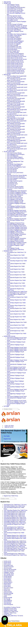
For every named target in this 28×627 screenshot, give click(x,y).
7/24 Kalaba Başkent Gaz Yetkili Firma (14, 513)
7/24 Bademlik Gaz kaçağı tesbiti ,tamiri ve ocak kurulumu (16, 102)
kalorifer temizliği (8, 593)
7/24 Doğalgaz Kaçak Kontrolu (15, 232)
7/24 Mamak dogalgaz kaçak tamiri (16, 210)
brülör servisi (7, 564)
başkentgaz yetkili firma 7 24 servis (13, 615)
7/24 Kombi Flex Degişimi (14, 39)
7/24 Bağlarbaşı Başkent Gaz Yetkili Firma (15, 548)
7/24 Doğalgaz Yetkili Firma (14, 231)
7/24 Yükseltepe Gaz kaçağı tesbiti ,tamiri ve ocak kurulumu (16, 79)
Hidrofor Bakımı (8, 582)
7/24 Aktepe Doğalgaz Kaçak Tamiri (17, 350)
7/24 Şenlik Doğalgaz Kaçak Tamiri (16, 400)
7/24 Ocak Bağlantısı (12, 155)
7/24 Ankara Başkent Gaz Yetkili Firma (14, 506)
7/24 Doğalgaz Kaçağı (13, 237)
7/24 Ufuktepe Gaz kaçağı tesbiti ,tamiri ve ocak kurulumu (16, 124)
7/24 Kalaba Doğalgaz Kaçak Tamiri (17, 347)
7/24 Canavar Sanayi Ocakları (15, 186)
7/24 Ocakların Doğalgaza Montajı (16, 192)
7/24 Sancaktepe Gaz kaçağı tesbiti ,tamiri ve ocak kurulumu (16, 76)
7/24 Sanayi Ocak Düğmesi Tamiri (16, 167)
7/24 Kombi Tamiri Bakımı (14, 30)
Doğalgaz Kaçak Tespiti (10, 610)
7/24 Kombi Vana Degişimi (14, 38)
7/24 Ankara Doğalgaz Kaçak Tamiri (17, 337)
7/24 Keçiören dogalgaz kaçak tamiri (17, 228)
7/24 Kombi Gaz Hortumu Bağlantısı (17, 27)
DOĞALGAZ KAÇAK (9, 336)
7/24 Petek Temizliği (12, 45)
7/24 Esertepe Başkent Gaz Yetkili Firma (15, 523)
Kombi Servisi (7, 614)
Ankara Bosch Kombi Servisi (15, 58)
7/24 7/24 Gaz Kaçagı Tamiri (14, 11)
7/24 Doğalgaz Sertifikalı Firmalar (16, 206)
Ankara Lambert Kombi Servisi (15, 73)
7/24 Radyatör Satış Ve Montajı (15, 18)
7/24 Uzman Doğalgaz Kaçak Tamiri (17, 402)
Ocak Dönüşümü (8, 604)
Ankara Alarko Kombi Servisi (15, 63)
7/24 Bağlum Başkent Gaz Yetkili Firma (14, 521)
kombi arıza (7, 590)
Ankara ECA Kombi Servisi (14, 67)
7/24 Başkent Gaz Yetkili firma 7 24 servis (15, 504)
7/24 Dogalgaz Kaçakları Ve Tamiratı (17, 25)
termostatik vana (8, 565)
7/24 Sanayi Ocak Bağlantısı (14, 164)
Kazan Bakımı (7, 580)
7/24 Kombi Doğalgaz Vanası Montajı (17, 28)
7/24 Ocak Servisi (12, 171)
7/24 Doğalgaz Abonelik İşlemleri (16, 7)
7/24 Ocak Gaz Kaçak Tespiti (15, 197)
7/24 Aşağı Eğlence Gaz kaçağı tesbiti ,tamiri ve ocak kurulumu (15, 118)
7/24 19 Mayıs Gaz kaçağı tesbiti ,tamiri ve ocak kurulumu (16, 127)
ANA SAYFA (7, 2)
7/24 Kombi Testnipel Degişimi (15, 41)
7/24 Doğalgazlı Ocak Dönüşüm (15, 154)
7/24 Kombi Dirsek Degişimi (14, 42)
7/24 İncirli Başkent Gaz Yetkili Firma (17, 291)
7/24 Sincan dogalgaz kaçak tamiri (16, 225)
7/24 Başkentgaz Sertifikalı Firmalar (16, 242)
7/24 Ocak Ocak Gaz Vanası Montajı (17, 175)
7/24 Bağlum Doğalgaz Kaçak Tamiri (17, 360)
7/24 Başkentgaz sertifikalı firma (15, 213)
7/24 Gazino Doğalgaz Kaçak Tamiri (17, 389)
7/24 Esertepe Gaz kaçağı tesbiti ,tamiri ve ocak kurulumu (16, 107)
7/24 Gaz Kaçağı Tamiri (13, 51)
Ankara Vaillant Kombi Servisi (15, 60)
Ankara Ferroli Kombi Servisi (15, 66)
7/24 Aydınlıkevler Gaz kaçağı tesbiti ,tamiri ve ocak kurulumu (17, 110)
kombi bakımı (7, 562)
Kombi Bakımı (7, 578)
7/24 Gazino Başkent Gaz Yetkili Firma (14, 544)
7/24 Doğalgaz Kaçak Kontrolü (15, 241)
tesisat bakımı (7, 594)
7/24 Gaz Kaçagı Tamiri (13, 6)
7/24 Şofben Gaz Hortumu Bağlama (16, 34)
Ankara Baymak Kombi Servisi (15, 55)
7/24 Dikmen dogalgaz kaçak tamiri (16, 218)
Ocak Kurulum (8, 601)
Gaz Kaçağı (7, 599)
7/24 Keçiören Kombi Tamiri (14, 235)
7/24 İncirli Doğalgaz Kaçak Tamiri (16, 367)
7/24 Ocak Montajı (12, 169)
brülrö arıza (7, 589)
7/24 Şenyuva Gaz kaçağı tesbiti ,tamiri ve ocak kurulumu (16, 93)
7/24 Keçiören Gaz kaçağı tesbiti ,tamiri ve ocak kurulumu (16, 99)
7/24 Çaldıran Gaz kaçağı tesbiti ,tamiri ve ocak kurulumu (15, 82)
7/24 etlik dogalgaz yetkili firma (15, 249)
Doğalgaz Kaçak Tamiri (10, 608)
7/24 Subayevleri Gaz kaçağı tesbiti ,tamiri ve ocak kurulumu (16, 146)
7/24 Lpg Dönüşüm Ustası (14, 196)
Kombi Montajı (8, 576)
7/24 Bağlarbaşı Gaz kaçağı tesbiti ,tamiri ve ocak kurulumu (16, 141)
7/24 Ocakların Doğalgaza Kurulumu (17, 193)
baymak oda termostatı (10, 569)
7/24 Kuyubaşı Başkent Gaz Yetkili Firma (15, 542)
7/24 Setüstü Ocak (12, 182)
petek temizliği (8, 592)
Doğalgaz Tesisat (8, 572)
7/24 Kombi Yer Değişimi (14, 44)
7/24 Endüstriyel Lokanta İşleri (15, 10)
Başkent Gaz (7, 439)
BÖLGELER (7, 74)
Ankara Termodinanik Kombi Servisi (17, 59)
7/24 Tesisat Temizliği (13, 52)
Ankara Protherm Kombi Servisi (15, 70)
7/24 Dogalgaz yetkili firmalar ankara (17, 214)
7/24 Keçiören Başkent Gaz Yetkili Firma (15, 520)
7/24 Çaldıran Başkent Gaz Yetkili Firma (15, 511)
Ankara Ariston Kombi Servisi (15, 65)
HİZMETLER (7, 3)
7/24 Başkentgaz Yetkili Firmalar (16, 244)
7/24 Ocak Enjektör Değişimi (15, 157)
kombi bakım (7, 586)
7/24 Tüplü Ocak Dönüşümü (14, 181)
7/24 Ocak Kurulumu (12, 168)
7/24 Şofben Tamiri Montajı (14, 35)
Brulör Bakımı (7, 583)
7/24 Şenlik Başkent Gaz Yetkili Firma (14, 553)
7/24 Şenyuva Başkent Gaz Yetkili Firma (15, 517)
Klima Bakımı (7, 579)
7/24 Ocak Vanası (12, 179)
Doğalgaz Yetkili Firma (10, 613)
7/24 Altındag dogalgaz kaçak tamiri (16, 211)
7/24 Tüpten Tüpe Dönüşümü (15, 195)
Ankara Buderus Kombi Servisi (15, 62)
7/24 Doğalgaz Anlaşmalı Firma (15, 223)
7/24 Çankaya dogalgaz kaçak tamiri (17, 227)
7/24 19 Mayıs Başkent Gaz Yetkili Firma (15, 537)
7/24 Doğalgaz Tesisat (13, 4)
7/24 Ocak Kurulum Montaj (14, 153)
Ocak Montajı (7, 603)
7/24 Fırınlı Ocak (11, 185)
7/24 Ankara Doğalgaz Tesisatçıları (16, 234)
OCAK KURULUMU (9, 151)
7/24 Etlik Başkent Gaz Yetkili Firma (17, 293)
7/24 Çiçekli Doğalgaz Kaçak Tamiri (17, 349)
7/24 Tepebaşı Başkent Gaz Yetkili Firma (15, 541)
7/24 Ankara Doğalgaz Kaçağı (15, 200)
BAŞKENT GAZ (8, 251)
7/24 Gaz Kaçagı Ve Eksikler (15, 24)
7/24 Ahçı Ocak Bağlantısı (14, 165)
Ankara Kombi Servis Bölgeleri (15, 53)
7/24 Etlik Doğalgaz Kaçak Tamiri (16, 368)
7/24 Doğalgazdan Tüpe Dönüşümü (17, 190)
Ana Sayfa (6, 436)
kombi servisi (7, 561)
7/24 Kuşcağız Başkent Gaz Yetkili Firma (15, 545)
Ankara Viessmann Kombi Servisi (16, 69)
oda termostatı (8, 568)
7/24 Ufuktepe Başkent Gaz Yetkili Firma (15, 535)
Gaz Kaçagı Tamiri (9, 573)
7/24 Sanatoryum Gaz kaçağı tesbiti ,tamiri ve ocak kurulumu (16, 121)
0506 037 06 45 (9, 427)
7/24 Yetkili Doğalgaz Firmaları (15, 239)
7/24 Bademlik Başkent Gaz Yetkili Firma (15, 518)
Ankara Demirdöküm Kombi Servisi (16, 56)
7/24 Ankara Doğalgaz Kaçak (15, 202)
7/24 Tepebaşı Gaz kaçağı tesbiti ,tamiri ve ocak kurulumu (16, 130)
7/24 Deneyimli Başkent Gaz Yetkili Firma (15, 555)
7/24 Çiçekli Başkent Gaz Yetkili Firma (14, 514)
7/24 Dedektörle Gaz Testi (14, 46)
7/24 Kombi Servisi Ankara (14, 48)
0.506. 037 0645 (9, 425)
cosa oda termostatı (9, 571)
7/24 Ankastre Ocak (12, 183)
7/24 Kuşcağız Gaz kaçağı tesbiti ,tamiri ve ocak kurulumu (16, 138)
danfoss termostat (8, 566)
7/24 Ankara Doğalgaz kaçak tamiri (16, 230)
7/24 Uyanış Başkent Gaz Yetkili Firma (14, 549)
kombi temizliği (8, 597)
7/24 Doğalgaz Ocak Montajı (14, 199)
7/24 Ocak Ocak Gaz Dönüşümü (16, 176)
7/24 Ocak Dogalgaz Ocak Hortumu (16, 178)
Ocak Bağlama (8, 600)
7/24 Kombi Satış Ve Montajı (14, 9)
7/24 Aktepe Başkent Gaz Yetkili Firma (14, 516)
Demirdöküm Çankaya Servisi (12, 607)
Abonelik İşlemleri (9, 575)
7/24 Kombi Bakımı (12, 49)
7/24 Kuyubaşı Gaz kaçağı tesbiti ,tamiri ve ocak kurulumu (16, 132)
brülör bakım (7, 585)
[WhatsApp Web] (5, 620)
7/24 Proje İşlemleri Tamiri (14, 16)
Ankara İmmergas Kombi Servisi (16, 72)
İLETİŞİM (6, 406)
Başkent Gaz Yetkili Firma (11, 495)
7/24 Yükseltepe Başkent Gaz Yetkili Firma (15, 510)
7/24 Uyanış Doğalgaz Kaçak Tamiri (17, 396)
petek (5, 596)
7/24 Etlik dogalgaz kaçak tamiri (15, 224)
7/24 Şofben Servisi (12, 20)
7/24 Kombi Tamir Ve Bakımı (14, 17)
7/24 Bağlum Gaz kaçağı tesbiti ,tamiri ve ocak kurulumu (15, 104)
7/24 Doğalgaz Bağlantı (13, 37)
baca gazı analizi (8, 587)
